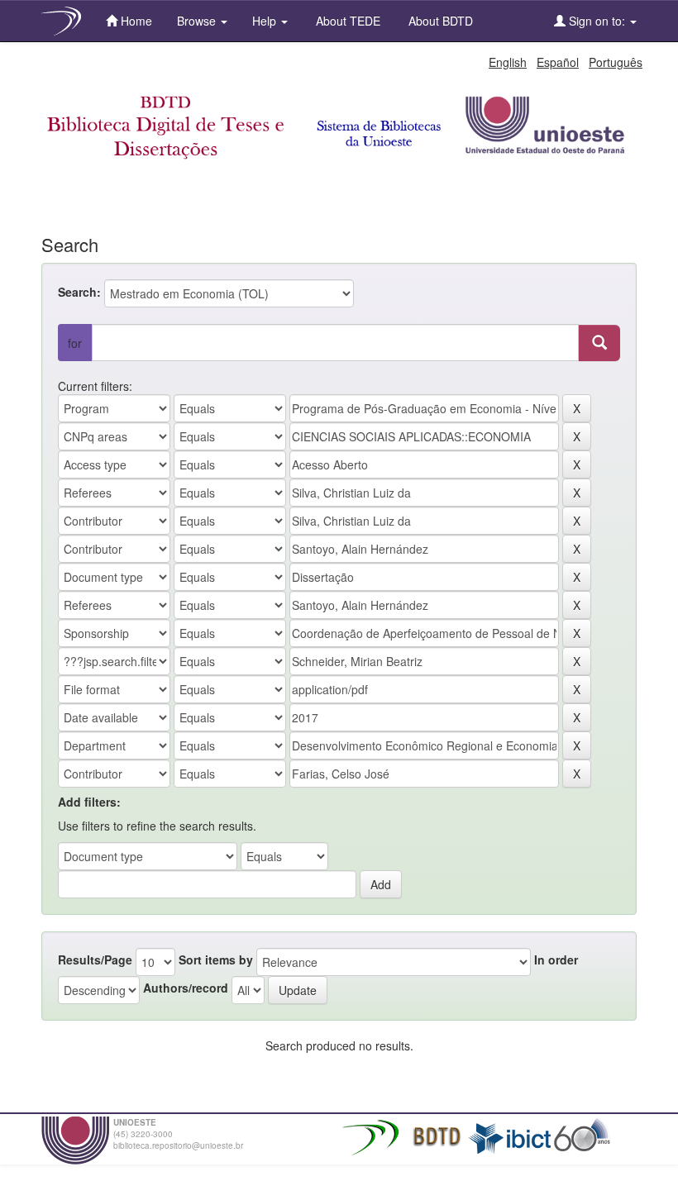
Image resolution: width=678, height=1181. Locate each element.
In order (556, 959)
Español (558, 62)
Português (615, 62)
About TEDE (346, 20)
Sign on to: (597, 20)
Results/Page (95, 959)
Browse (198, 20)
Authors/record (185, 987)
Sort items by (216, 959)
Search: (79, 291)
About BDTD (439, 20)
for (75, 343)
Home (134, 20)
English (508, 62)
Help (265, 20)
